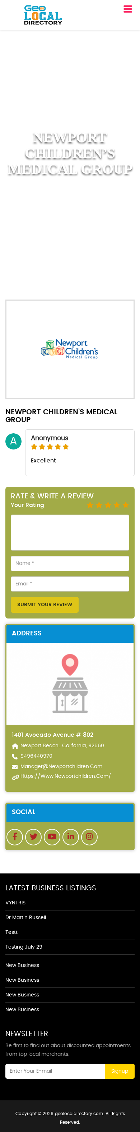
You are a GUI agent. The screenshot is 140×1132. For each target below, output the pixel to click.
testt (11, 932)
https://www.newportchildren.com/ (65, 776)
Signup (119, 1071)
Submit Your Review (44, 604)
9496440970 (36, 756)
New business (22, 965)
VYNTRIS (15, 902)
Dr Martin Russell (25, 917)
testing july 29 (23, 947)
